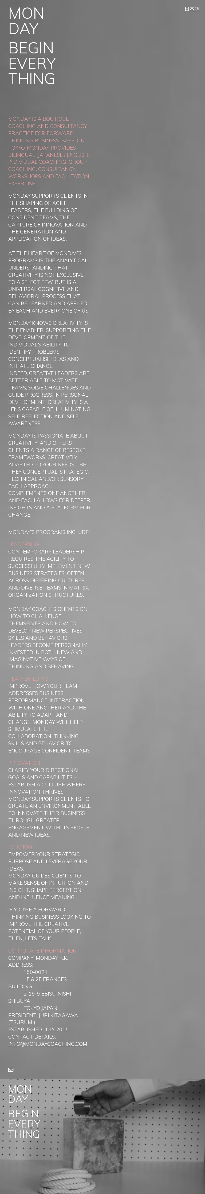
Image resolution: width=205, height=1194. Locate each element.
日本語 (192, 9)
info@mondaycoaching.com (47, 1044)
